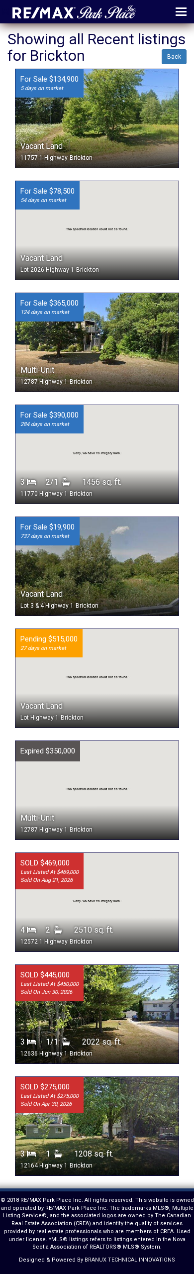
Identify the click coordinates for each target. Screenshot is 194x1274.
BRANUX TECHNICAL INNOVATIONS (130, 1260)
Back (174, 56)
